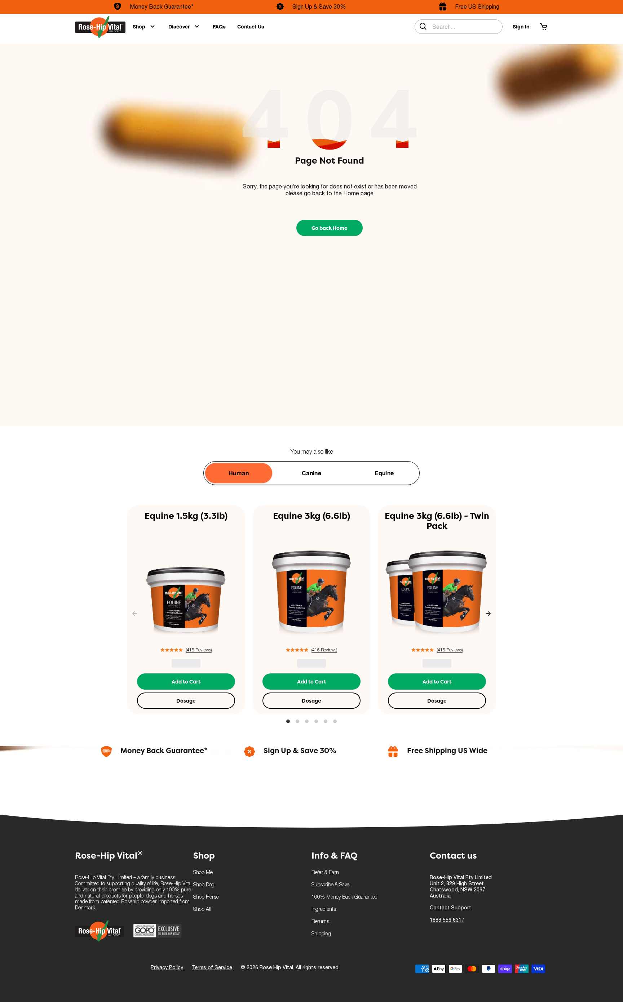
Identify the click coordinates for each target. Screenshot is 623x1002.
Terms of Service (212, 967)
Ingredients (324, 909)
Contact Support (450, 907)
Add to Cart (186, 681)
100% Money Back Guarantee (344, 897)
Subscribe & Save (330, 885)
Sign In (521, 26)
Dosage (186, 701)
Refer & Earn (325, 872)
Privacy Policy (167, 967)
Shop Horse (206, 897)
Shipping (321, 934)
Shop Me (203, 872)
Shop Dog (204, 885)
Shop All (202, 909)
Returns (320, 921)
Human (239, 472)
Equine (384, 472)
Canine (311, 472)
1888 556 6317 (447, 920)
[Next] (488, 614)
